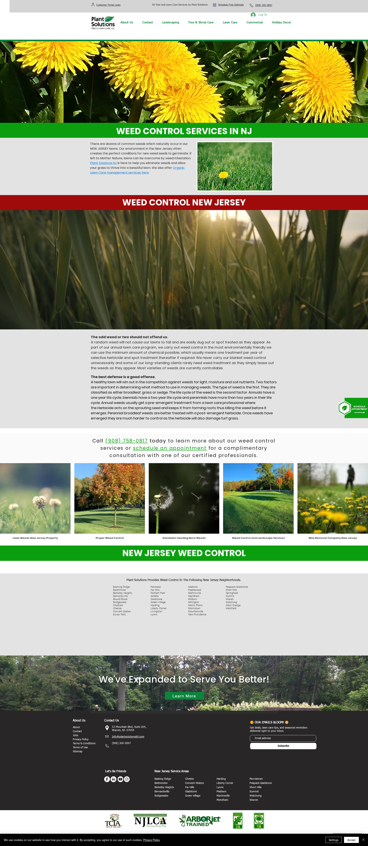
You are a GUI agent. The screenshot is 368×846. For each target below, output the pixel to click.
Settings (333, 840)
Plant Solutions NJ (103, 163)
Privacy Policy (151, 840)
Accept (351, 840)
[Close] (363, 840)
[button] (170, 22)
